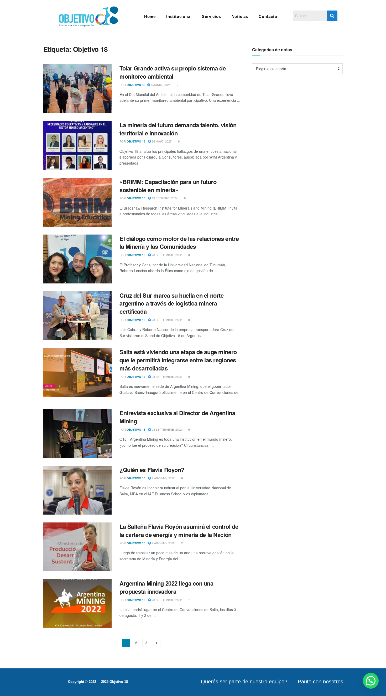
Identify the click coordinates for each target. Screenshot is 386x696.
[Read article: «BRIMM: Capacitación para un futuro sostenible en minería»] (77, 202)
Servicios (211, 16)
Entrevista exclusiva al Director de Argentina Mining (177, 417)
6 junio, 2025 (160, 85)
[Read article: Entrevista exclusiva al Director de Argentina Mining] (77, 433)
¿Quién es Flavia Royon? (151, 469)
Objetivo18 (135, 85)
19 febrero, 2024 (164, 198)
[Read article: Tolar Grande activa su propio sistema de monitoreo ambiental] (77, 88)
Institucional (178, 16)
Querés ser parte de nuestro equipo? (244, 681)
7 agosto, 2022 (163, 478)
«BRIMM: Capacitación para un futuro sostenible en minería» (168, 185)
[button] (371, 681)
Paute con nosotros (320, 681)
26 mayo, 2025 (161, 141)
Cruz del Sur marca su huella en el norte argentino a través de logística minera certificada (171, 303)
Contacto (268, 16)
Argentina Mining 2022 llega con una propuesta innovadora (166, 587)
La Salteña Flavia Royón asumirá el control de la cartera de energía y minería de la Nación (178, 530)
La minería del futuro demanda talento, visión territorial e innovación (177, 129)
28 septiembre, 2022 (166, 255)
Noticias (240, 16)
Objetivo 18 (136, 141)
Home (150, 16)
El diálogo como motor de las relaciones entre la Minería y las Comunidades (179, 242)
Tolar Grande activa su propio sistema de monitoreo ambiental (172, 72)
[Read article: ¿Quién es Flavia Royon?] (77, 490)
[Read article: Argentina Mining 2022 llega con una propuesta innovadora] (77, 603)
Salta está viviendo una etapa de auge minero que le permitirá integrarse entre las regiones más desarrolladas (178, 360)
